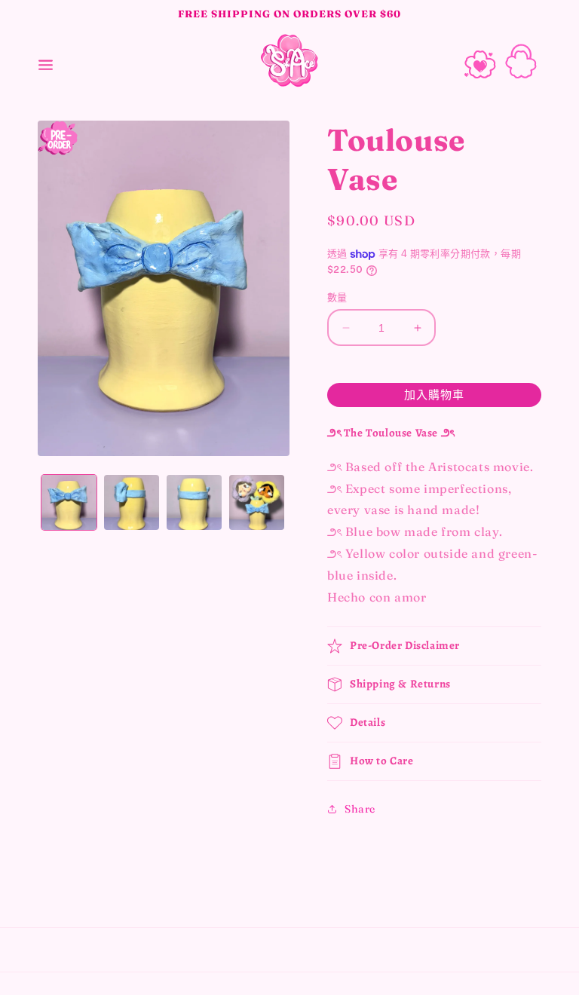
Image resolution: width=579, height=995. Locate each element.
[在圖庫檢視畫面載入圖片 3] (194, 502)
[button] (45, 61)
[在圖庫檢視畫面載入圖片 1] (68, 502)
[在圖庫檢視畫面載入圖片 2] (131, 502)
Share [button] (360, 809)
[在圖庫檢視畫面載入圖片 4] (256, 502)
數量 (337, 297)
